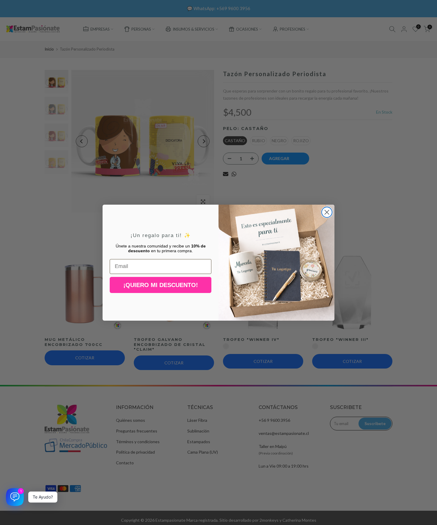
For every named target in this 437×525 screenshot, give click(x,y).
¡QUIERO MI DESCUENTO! (160, 285)
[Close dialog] (327, 212)
